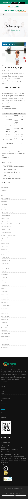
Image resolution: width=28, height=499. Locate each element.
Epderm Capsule (5, 243)
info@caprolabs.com (6, 464)
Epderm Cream (4, 246)
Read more (4, 381)
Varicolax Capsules (5, 341)
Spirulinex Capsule (5, 336)
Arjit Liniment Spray (5, 198)
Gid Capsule (4, 249)
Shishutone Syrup (5, 333)
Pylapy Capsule (4, 313)
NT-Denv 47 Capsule (6, 305)
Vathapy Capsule (5, 344)
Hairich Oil (3, 271)
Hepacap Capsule (5, 280)
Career (2, 400)
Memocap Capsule (5, 297)
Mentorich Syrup (5, 299)
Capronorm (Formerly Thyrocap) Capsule (10, 224)
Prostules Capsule (5, 311)
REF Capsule (4, 322)
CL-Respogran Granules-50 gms (8, 235)
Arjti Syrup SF (4, 201)
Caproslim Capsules (6, 226)
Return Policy (19, 493)
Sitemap (3, 412)
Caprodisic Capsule (5, 215)
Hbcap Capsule (4, 274)
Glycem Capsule (5, 257)
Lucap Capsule (4, 291)
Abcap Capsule (4, 187)
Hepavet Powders (5, 282)
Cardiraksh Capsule (5, 229)
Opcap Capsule (4, 308)
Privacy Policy (20, 491)
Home (8, 30)
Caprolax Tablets (5, 218)
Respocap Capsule (5, 325)
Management (4, 417)
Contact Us (3, 403)
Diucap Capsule (5, 240)
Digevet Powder (5, 238)
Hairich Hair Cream (5, 266)
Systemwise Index (5, 398)
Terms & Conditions (10, 493)
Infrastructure (4, 419)
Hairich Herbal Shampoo (7, 268)
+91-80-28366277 (5, 462)
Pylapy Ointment (5, 316)
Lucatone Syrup (5, 294)
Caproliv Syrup (4, 221)
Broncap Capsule (5, 207)
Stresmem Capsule (5, 339)
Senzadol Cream (5, 327)
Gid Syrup (3, 254)
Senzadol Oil (4, 330)
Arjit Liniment (4, 195)
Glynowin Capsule (5, 260)
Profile (2, 393)
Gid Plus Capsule (5, 252)
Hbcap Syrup (4, 277)
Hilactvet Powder (5, 285)
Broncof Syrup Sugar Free (7, 212)
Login (4, 2)
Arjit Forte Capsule (5, 193)
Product (3, 396)
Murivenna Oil (4, 302)
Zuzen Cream (4, 347)
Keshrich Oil (4, 288)
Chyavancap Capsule (6, 232)
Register (8, 2)
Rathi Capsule (4, 319)
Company (3, 415)
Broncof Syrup (4, 210)
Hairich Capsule (5, 263)
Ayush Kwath (4, 204)
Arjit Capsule (4, 190)
